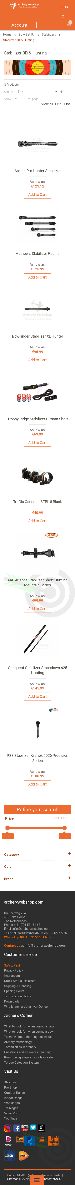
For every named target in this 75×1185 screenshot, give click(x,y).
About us (10, 1082)
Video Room (12, 1113)
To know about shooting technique (28, 1037)
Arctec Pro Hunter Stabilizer (38, 171)
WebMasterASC (50, 1179)
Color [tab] (8, 867)
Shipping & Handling (17, 986)
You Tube (10, 1118)
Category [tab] (11, 855)
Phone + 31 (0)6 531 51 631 (23, 925)
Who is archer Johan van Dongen (26, 1007)
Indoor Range (13, 1098)
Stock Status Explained (19, 981)
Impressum (12, 976)
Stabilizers (49, 34)
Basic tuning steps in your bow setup (29, 1057)
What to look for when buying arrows (29, 1026)
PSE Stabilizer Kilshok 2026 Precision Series (37, 758)
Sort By (8, 92)
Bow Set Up (27, 34)
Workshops (12, 1103)
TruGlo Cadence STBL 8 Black (37, 501)
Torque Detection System (21, 1062)
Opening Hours (14, 991)
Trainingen (11, 1108)
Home (7, 34)
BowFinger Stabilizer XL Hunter (37, 336)
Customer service (20, 954)
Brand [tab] (8, 879)
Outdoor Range (14, 1093)
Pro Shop (10, 1087)
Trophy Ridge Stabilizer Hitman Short (37, 419)
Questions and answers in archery (27, 1052)
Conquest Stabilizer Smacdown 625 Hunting (37, 670)
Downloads (11, 1001)
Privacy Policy (13, 970)
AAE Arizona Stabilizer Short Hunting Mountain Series (38, 582)
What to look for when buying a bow (29, 1031)
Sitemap (13, 1179)
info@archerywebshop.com (45, 945)
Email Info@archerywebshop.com (27, 929)
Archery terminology (18, 1042)
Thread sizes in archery (20, 1047)
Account (19, 25)
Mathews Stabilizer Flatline (37, 253)
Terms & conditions (17, 996)
